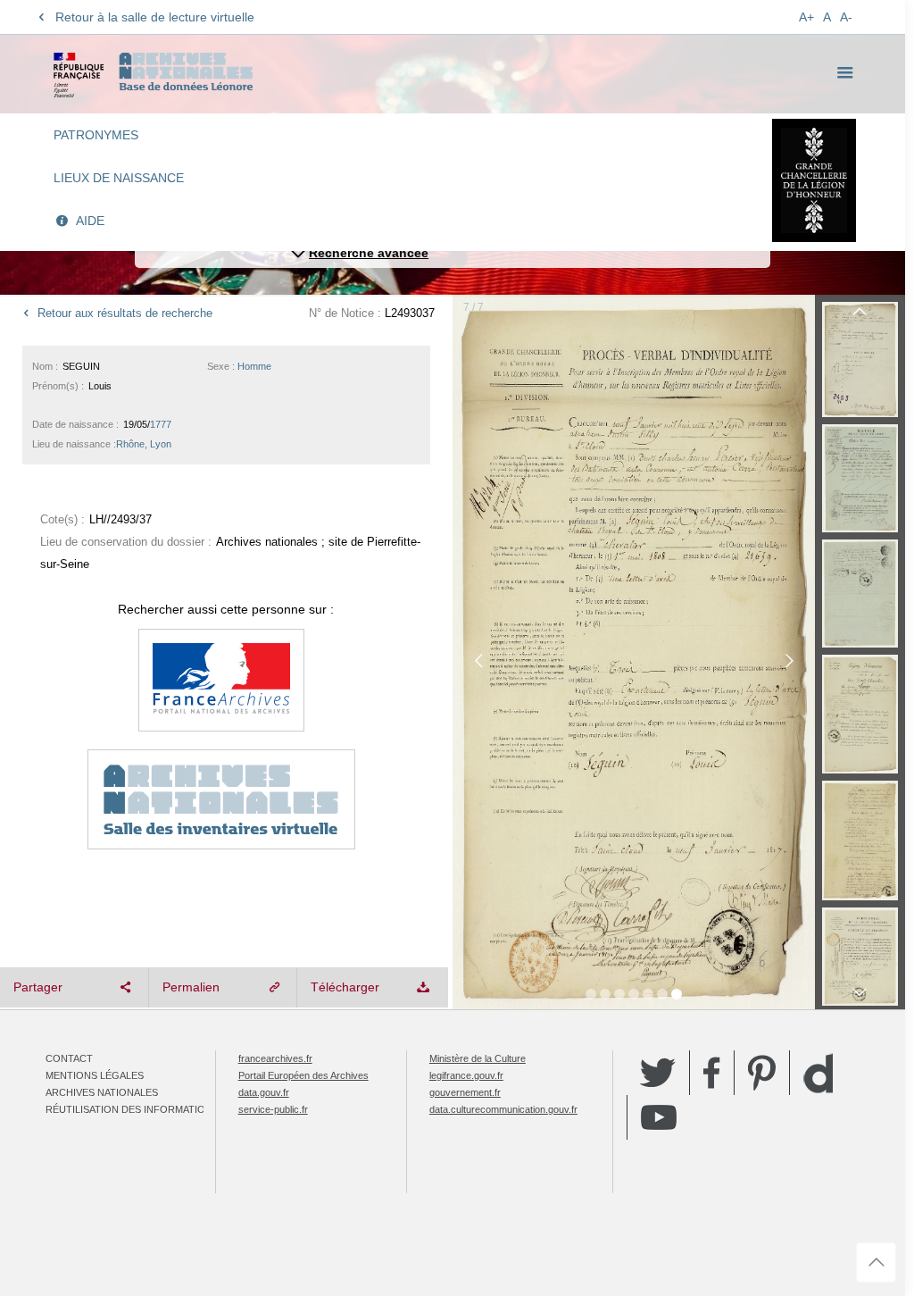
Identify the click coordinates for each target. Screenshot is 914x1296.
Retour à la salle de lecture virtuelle (154, 17)
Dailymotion (818, 1073)
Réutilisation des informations (132, 1109)
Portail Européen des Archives (303, 1075)
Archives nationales (102, 1092)
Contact (69, 1058)
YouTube (659, 1117)
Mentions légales (95, 1075)
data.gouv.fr (263, 1092)
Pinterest (762, 1072)
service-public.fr (273, 1109)
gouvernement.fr (465, 1092)
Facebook (711, 1072)
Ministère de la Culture (477, 1058)
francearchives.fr (275, 1058)
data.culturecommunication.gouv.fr (503, 1109)
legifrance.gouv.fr (466, 1075)
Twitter (658, 1072)
